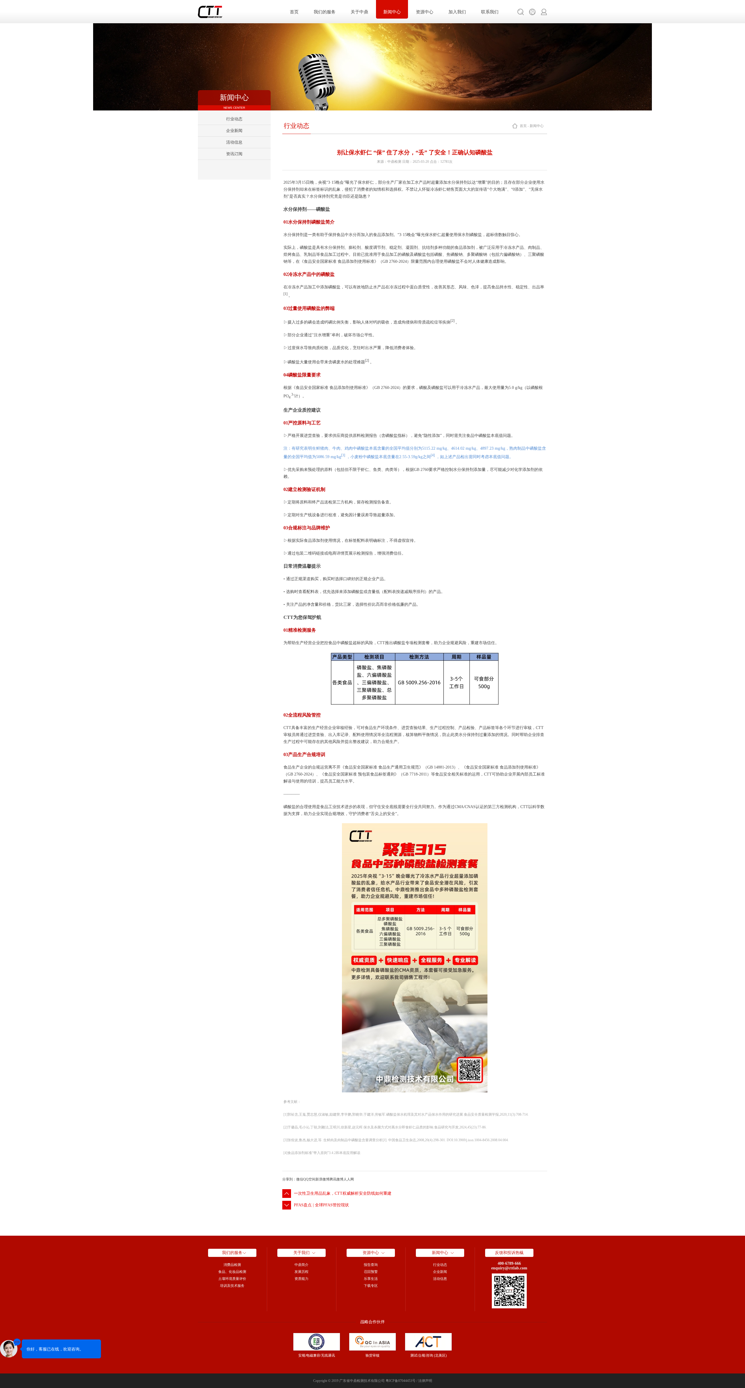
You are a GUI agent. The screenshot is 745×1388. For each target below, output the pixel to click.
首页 (294, 12)
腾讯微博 (336, 1179)
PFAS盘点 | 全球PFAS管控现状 (321, 1205)
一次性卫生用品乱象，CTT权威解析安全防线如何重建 (342, 1193)
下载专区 (371, 1286)
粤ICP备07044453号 (401, 1381)
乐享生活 (371, 1279)
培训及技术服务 (232, 1286)
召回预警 (371, 1272)
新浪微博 (322, 1179)
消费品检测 (232, 1265)
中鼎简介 (301, 1265)
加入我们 (457, 12)
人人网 (348, 1179)
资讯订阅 (234, 154)
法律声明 (425, 1381)
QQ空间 (309, 1179)
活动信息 (234, 142)
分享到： (289, 1179)
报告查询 (371, 1265)
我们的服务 (325, 12)
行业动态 (234, 119)
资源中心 (424, 12)
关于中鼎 (359, 12)
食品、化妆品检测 (232, 1272)
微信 (299, 1179)
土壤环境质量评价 (232, 1279)
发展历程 (301, 1272)
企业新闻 (234, 130)
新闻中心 (392, 12)
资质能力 (301, 1279)
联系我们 (490, 12)
